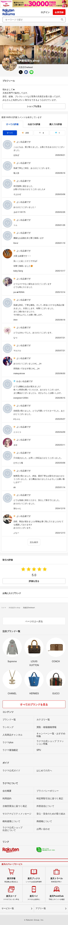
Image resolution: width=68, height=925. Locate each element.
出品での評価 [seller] (34, 124)
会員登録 (59, 12)
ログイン (45, 12)
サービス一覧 (8, 908)
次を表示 (34, 542)
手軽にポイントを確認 (57, 897)
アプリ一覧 (41, 908)
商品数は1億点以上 (11, 880)
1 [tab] (59, 132)
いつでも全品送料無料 (34, 880)
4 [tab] (43, 132)
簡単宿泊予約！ (56, 880)
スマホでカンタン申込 (11, 897)
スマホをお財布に (34, 897)
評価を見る (34, 580)
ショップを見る (34, 106)
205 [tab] (27, 132)
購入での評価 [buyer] (55, 124)
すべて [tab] (10, 132)
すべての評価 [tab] (12, 124)
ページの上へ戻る (34, 621)
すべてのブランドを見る (34, 704)
